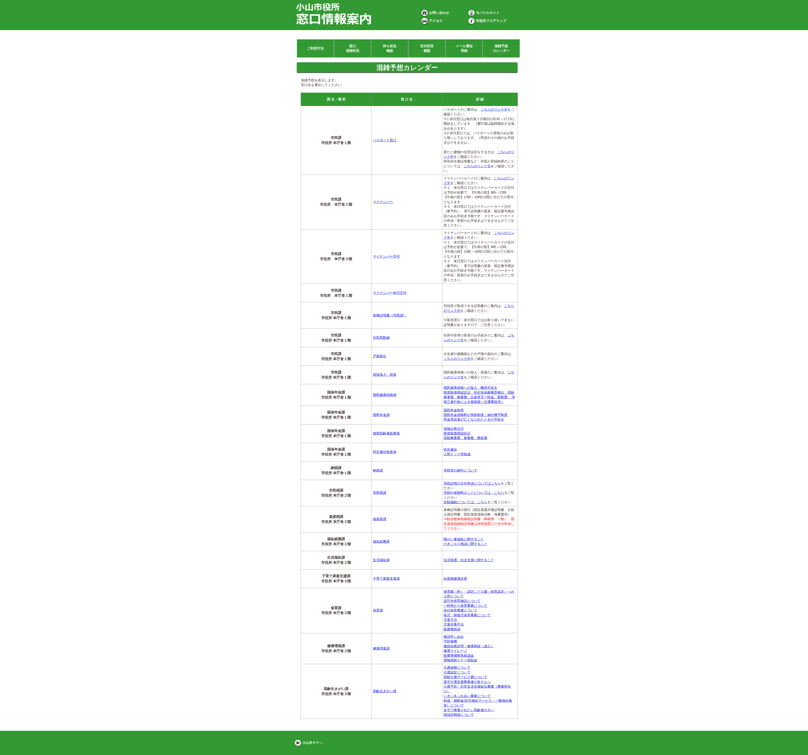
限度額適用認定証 (457, 433)
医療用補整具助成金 (459, 655)
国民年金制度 (454, 410)
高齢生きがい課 (384, 691)
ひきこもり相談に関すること (465, 544)
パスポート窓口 (384, 140)
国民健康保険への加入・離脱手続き (470, 387)
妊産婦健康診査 (455, 578)
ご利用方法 (315, 48)
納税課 (378, 470)
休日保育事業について (460, 610)
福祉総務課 (381, 541)
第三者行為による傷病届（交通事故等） (474, 402)
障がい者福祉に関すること (464, 539)
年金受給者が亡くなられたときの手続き (474, 419)
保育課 (378, 610)
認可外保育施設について (462, 601)
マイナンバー (383, 202)
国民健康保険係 (384, 395)
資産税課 (379, 519)
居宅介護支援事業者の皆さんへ (467, 682)
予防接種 (450, 641)
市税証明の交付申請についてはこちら (472, 483)
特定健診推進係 (384, 452)
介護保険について (457, 667)
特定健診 (450, 449)
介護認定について (457, 672)
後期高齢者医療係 (386, 433)
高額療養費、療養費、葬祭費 (465, 438)
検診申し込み (454, 636)
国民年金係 (381, 415)
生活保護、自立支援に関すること (469, 560)
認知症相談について (459, 714)
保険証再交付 (454, 429)
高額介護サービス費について (465, 677)
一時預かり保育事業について (465, 605)
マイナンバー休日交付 (390, 293)
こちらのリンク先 (494, 109)
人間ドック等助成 (457, 454)
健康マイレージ (455, 651)
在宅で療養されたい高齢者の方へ (469, 710)
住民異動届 (381, 337)
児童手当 (450, 620)
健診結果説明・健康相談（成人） (469, 646)
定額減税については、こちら (465, 502)
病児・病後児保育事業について (467, 615)
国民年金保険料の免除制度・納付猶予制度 (476, 415)
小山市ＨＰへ (312, 742)
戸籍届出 (379, 356)
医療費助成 (452, 629)
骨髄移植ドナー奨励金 (460, 660)
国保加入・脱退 (384, 374)
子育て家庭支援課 (386, 578)
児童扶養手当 (454, 624)
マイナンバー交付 (386, 256)
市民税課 (379, 492)
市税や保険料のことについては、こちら (474, 492)
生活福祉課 (381, 560)
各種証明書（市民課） (390, 315)
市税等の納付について (460, 470)
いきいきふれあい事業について (467, 696)
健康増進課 (381, 648)
